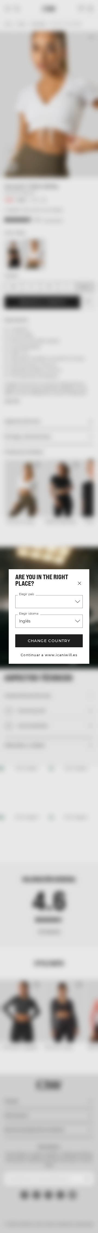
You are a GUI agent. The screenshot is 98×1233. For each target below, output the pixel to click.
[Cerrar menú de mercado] (79, 583)
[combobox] (49, 601)
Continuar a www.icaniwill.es (49, 655)
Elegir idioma (28, 613)
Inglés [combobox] (25, 621)
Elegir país (26, 594)
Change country (49, 640)
